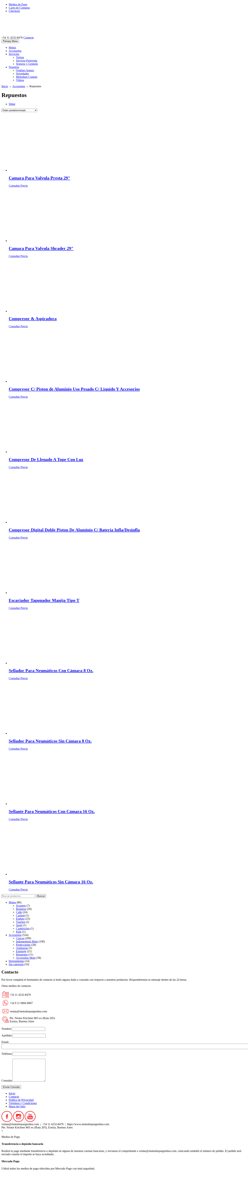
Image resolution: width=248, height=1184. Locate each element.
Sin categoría (16, 964)
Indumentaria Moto (27, 941)
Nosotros (14, 67)
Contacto (28, 37)
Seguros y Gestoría (27, 63)
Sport (19, 925)
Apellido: (6, 1035)
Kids (18, 931)
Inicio (4, 86)
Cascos (20, 938)
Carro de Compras (19, 7)
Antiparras (22, 948)
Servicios (14, 54)
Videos (20, 80)
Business (21, 908)
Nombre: (6, 1028)
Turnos (20, 57)
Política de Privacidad (21, 1099)
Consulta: (6, 1080)
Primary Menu (10, 41)
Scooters (21, 905)
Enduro (20, 918)
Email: (5, 1042)
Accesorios (15, 50)
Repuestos (22, 954)
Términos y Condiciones (23, 1103)
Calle (19, 912)
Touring (20, 921)
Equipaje (21, 951)
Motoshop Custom (26, 76)
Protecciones (23, 944)
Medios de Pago (18, 4)
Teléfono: (6, 1053)
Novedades (22, 73)
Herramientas (16, 961)
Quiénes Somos (25, 70)
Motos (12, 47)
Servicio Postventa (26, 60)
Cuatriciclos (23, 928)
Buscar (41, 896)
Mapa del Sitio (17, 1106)
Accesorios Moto (26, 957)
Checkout (14, 10)
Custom (20, 915)
